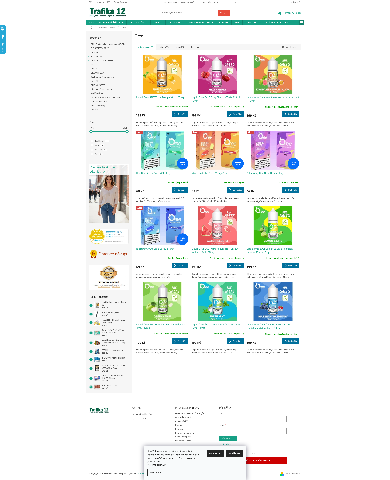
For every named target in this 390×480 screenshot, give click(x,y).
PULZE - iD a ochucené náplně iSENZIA (108, 44)
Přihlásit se (228, 438)
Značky (94, 109)
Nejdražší (179, 47)
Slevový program (183, 436)
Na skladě (101, 141)
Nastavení (155, 472)
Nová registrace (226, 444)
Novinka (100, 149)
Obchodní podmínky (210, 2)
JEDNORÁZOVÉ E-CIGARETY (103, 60)
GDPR (164, 465)
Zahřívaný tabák (98, 93)
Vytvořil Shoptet (293, 473)
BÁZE (93, 64)
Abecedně (195, 47)
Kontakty (179, 425)
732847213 (141, 418)
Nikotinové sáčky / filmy (102, 89)
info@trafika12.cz (144, 414)
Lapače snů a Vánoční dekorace (105, 97)
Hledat (224, 12)
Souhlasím (234, 453)
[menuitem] (106, 22)
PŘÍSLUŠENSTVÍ (98, 85)
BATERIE (95, 81)
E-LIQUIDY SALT (98, 56)
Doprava (179, 429)
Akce (99, 145)
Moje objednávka (183, 440)
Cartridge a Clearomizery (102, 77)
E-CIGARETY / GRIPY (100, 48)
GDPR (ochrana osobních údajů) (179, 2)
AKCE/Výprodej (98, 105)
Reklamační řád (182, 421)
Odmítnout (215, 453)
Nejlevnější (164, 47)
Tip (98, 154)
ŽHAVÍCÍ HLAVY (97, 72)
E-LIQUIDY (95, 52)
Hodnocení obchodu (184, 432)
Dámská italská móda (100, 101)
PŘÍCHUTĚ (95, 68)
